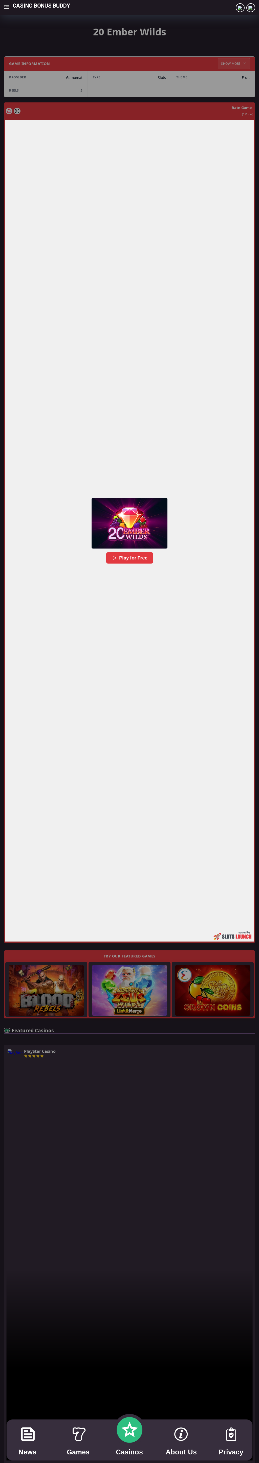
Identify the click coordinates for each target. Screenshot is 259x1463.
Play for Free (133, 558)
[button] (129, 523)
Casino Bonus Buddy (41, 5)
